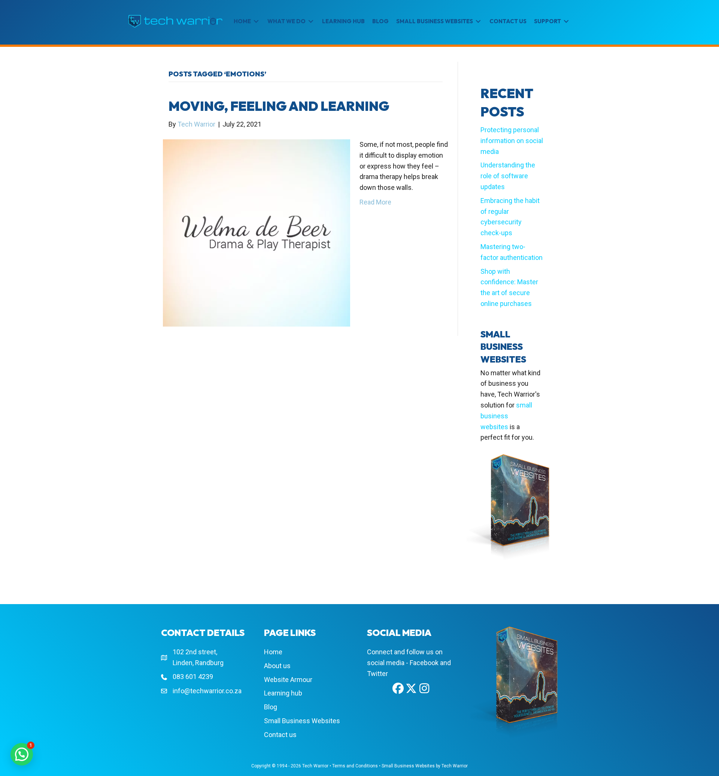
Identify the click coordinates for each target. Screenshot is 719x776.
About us (277, 666)
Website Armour (288, 679)
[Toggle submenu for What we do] (310, 21)
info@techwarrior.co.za (207, 691)
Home (273, 652)
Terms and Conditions (355, 766)
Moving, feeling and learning (279, 106)
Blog (270, 707)
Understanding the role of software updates (507, 176)
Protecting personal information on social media (511, 140)
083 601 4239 (193, 676)
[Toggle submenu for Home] (256, 21)
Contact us (280, 735)
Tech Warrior (315, 766)
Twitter (377, 674)
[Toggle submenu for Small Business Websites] (478, 21)
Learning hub (283, 693)
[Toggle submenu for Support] (566, 21)
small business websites (506, 416)
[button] (398, 688)
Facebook (424, 663)
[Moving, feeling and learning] (256, 232)
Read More (375, 202)
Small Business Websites (302, 721)
